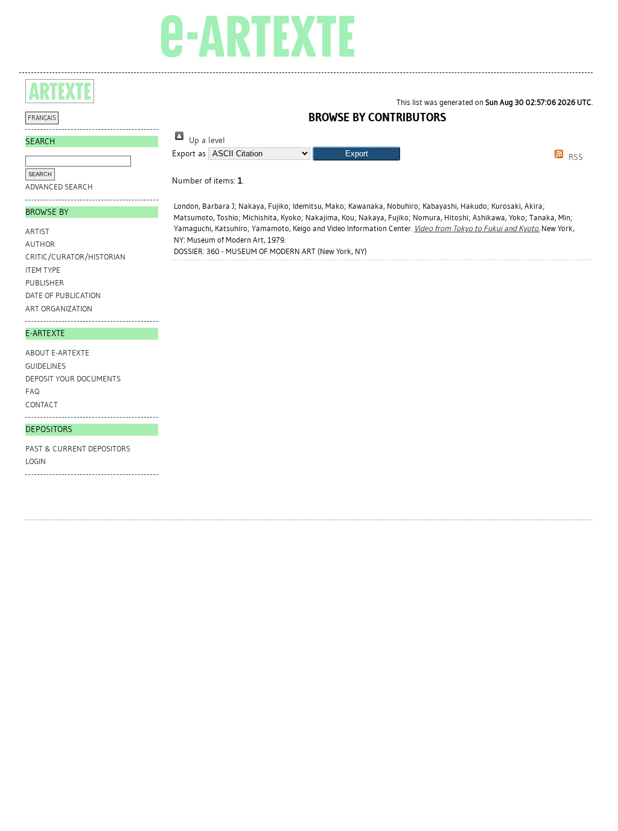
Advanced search (59, 186)
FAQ (32, 391)
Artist (37, 231)
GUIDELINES (45, 366)
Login (35, 461)
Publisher (44, 282)
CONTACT (41, 404)
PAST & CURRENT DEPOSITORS (77, 448)
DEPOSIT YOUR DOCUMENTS (73, 378)
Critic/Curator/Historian (75, 256)
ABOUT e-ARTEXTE (57, 352)
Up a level (205, 140)
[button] (356, 154)
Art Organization (58, 308)
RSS (574, 157)
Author (40, 244)
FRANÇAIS (42, 118)
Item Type (42, 270)
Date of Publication (63, 295)
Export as (189, 153)
